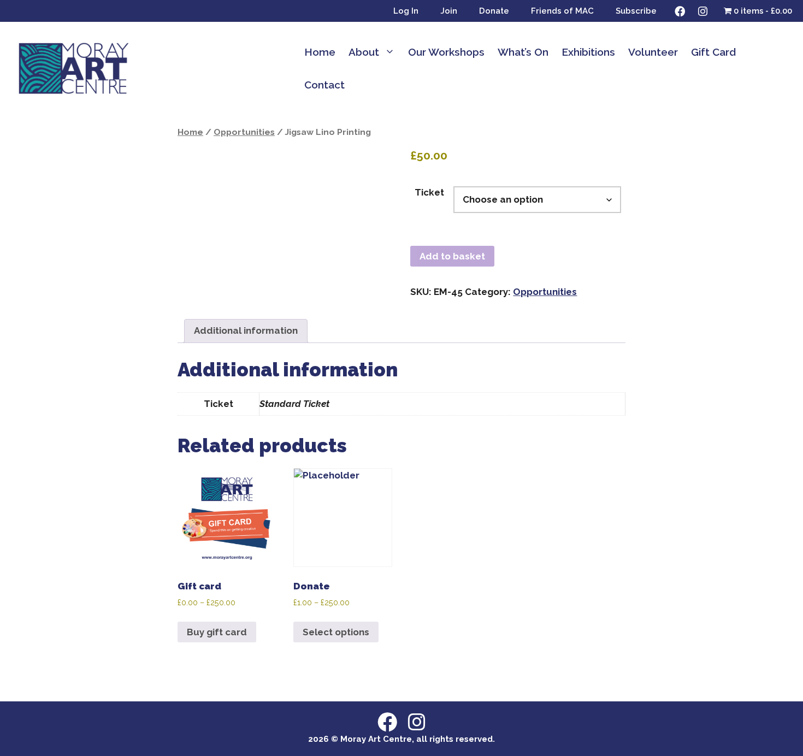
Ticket (429, 192)
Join (448, 11)
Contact (324, 85)
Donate (494, 11)
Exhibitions (588, 52)
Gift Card (713, 52)
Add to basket (452, 256)
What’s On (523, 52)
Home (319, 52)
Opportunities (244, 132)
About (364, 52)
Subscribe (636, 11)
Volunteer (653, 52)
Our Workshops (446, 52)
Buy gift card (217, 632)
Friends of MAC (562, 11)
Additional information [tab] (246, 330)
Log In (405, 11)
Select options (336, 632)
